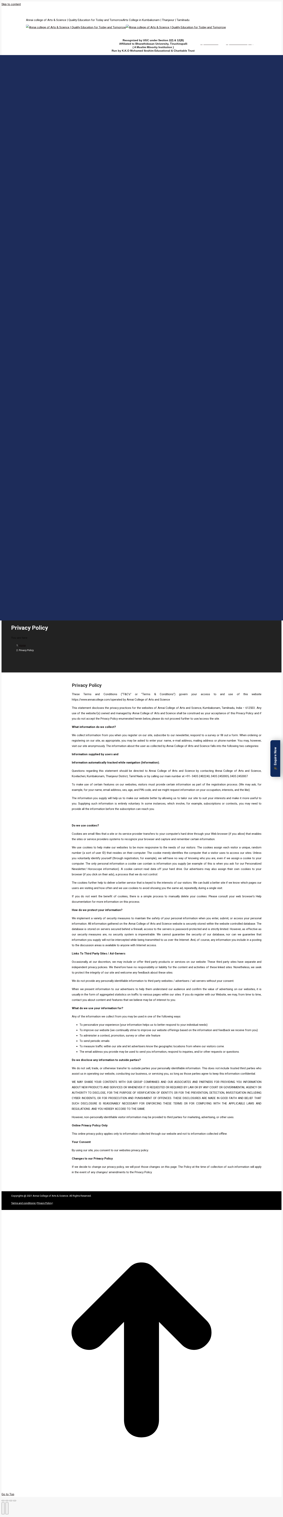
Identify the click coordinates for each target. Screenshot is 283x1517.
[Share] (6, 1500)
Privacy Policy (87, 685)
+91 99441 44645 (28, 9)
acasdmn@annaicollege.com (94, 9)
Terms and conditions (23, 1203)
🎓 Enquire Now (275, 758)
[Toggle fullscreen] (10, 1500)
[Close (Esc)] (3, 1500)
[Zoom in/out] (14, 1500)
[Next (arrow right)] (6, 1508)
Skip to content (11, 4)
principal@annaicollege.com (56, 9)
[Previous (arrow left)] (3, 1508)
